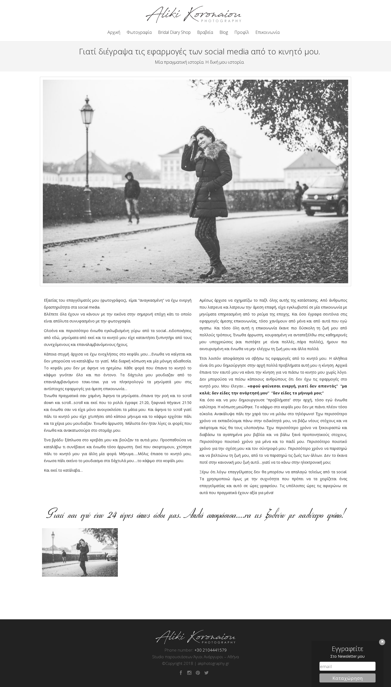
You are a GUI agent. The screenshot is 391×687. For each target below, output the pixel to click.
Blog (223, 32)
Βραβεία (205, 32)
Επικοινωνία (267, 32)
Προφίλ (241, 32)
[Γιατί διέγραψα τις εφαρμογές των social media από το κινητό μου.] (80, 552)
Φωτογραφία (139, 32)
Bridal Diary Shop (174, 32)
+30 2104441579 (210, 650)
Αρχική (113, 32)
